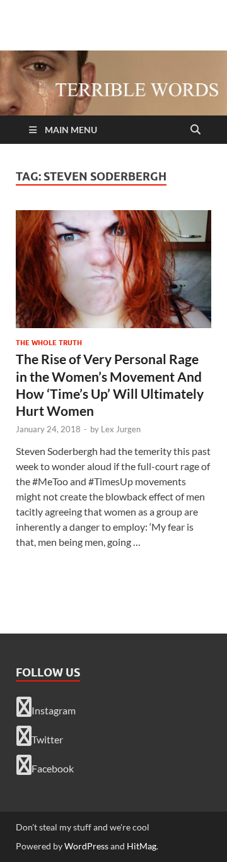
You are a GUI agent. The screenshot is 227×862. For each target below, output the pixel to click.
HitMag (141, 846)
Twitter (47, 739)
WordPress (86, 846)
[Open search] (195, 130)
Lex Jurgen (121, 429)
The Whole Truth (49, 342)
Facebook (53, 768)
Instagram (54, 710)
